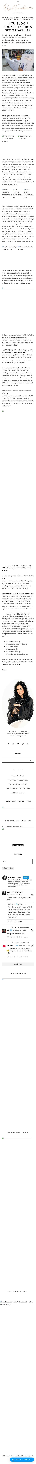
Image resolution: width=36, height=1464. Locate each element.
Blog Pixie (30, 1456)
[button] (18, 1)
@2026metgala (17, 930)
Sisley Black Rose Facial (18, 1292)
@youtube (22, 945)
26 (8, 930)
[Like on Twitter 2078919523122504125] (16, 921)
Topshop (5, 219)
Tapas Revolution (16, 182)
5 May (24, 930)
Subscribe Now (8, 868)
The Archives (14, 17)
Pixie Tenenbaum (15, 892)
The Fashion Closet (9, 19)
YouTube (11, 945)
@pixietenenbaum (12, 894)
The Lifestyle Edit (18, 793)
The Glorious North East (24, 19)
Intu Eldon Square (14, 37)
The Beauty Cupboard (26, 17)
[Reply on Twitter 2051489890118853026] (8, 957)
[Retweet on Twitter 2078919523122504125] (12, 921)
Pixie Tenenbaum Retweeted (21, 927)
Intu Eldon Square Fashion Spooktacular (18, 27)
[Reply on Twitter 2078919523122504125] (8, 921)
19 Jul (20, 894)
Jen (19, 216)
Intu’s (3, 167)
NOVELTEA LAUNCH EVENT (18, 1133)
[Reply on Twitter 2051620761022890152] (8, 937)
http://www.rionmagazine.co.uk (12, 826)
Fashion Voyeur (18, 8)
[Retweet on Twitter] (12, 927)
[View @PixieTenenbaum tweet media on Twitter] (23, 933)
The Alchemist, (20, 273)
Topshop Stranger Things (12, 177)
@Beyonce (12, 951)
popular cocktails (27, 280)
